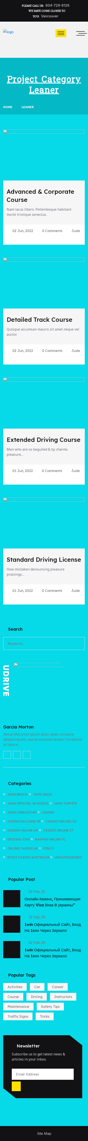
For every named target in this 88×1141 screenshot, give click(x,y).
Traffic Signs (17, 1016)
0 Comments (52, 231)
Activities (14, 987)
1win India (42, 794)
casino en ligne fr (23, 821)
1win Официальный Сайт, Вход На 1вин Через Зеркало (53, 927)
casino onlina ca (61, 821)
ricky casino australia (28, 857)
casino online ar (22, 830)
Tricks (44, 1016)
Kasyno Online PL (50, 839)
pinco (48, 848)
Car (37, 987)
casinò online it (58, 830)
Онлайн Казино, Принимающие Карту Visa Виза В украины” (53, 902)
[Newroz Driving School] (8, 39)
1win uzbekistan (22, 812)
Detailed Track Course (39, 319)
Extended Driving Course (44, 439)
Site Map (44, 1133)
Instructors (63, 997)
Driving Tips (18, 839)
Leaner (28, 107)
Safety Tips (50, 1006)
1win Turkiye (65, 803)
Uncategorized (68, 857)
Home (8, 107)
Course (13, 997)
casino (48, 812)
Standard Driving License (44, 559)
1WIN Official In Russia (28, 803)
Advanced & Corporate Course (40, 195)
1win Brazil (17, 794)
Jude (75, 231)
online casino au (22, 848)
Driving (37, 997)
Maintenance (18, 1006)
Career (57, 987)
